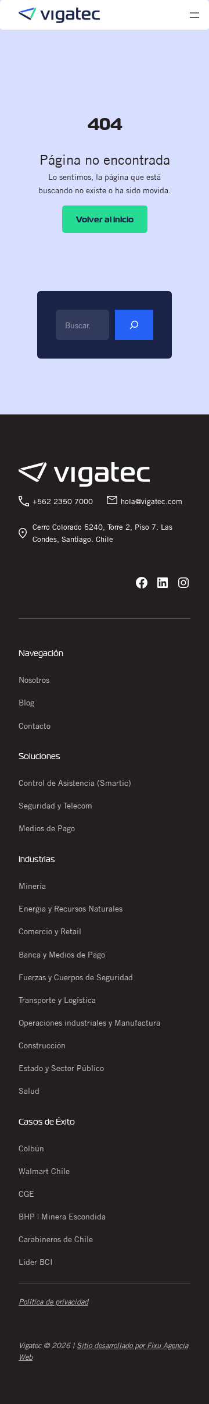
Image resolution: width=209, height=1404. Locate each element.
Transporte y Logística (57, 1000)
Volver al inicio (105, 219)
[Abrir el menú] (194, 15)
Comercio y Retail (50, 931)
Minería (32, 886)
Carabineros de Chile (56, 1239)
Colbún (31, 1148)
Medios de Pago (47, 828)
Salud (29, 1091)
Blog (26, 702)
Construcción (42, 1045)
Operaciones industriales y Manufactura (89, 1022)
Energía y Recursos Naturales (70, 908)
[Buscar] (134, 325)
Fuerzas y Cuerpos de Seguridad (76, 977)
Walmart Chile (44, 1171)
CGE (26, 1194)
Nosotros (34, 680)
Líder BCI (36, 1262)
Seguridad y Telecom (55, 805)
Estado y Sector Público (61, 1068)
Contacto (35, 726)
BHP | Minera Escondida (62, 1216)
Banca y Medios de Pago (62, 954)
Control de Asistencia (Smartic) (75, 783)
